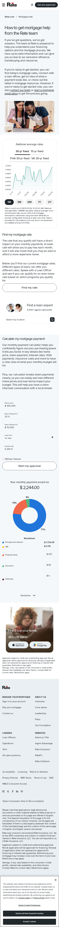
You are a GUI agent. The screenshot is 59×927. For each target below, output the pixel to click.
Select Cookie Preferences (29, 905)
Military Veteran (13, 459)
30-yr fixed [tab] (22, 151)
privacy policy (24, 898)
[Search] (52, 319)
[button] (3, 4)
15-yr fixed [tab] (37, 151)
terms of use (39, 898)
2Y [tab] (50, 202)
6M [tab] (29, 202)
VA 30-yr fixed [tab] (40, 158)
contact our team (20, 90)
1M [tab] (9, 202)
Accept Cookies (29, 921)
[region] (29, 901)
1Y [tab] (39, 202)
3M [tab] (19, 202)
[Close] (55, 880)
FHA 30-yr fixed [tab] (20, 158)
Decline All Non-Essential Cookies (29, 913)
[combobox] (29, 437)
